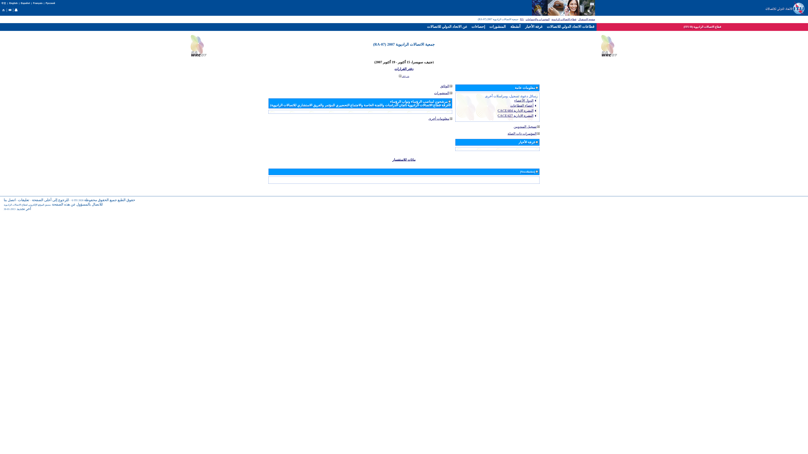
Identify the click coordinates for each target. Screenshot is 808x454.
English (13, 3)
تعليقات (23, 200)
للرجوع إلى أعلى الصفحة (50, 200)
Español (25, 3)
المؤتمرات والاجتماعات (538, 19)
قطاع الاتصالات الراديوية (564, 19)
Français (38, 3)
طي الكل (405, 76)
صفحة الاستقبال (586, 19)
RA (522, 19)
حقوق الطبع (126, 200)
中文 (3, 3)
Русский (50, 3)
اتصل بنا (10, 200)
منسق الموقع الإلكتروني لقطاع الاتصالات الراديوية (27, 205)
